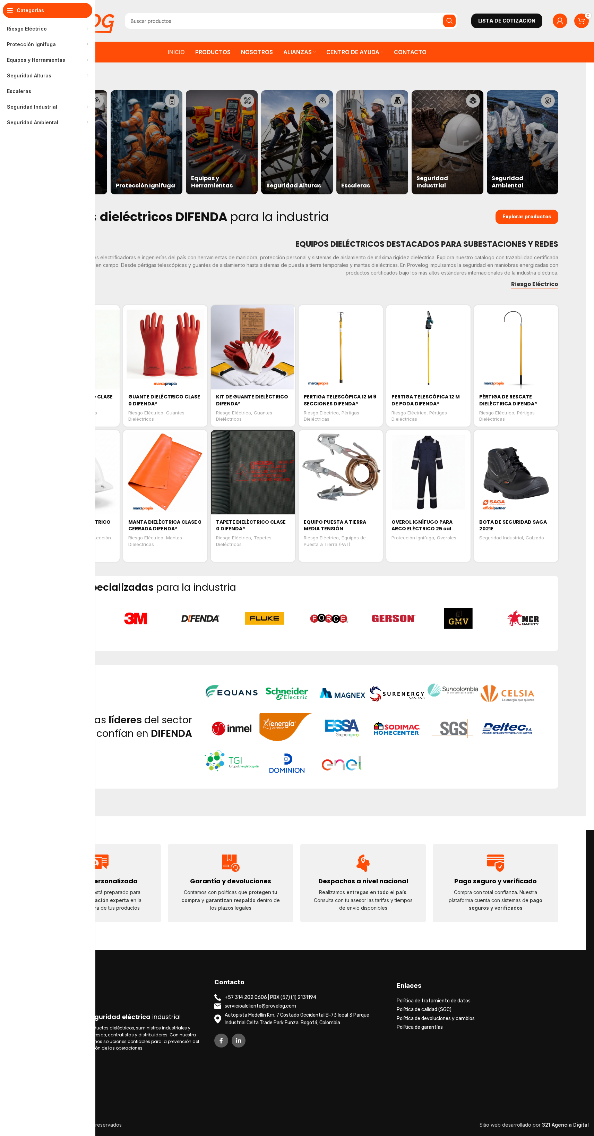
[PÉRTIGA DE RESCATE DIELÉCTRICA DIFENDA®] (516, 347)
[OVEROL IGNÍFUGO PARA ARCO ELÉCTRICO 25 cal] (428, 472)
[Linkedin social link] (239, 1040)
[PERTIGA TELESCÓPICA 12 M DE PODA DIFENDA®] (428, 347)
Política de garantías (420, 1027)
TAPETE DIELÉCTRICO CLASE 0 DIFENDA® (251, 525)
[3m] (135, 618)
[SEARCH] (449, 21)
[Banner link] (146, 142)
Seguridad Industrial (501, 537)
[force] (329, 618)
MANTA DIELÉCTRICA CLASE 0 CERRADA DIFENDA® (164, 525)
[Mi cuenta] (560, 21)
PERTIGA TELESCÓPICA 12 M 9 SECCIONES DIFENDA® (340, 400)
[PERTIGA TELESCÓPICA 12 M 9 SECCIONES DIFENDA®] (341, 347)
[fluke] (264, 618)
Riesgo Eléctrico (145, 412)
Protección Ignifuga (412, 537)
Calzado (535, 537)
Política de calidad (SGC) (424, 1009)
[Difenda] (200, 618)
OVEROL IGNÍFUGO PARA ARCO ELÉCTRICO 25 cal (422, 525)
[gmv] (458, 618)
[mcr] (522, 618)
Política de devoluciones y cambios (436, 1018)
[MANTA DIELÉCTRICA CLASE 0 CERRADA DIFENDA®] (165, 472)
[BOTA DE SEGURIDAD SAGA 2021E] (516, 472)
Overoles (446, 537)
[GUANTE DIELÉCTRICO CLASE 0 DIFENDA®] (165, 347)
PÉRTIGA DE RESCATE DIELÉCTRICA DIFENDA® (508, 400)
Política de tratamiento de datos (434, 1001)
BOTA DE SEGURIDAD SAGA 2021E (513, 525)
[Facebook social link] (221, 1040)
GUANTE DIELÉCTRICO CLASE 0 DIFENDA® (164, 400)
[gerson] (393, 618)
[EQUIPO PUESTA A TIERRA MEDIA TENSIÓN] (341, 472)
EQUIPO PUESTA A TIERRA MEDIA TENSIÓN (335, 525)
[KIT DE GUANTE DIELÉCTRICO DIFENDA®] (253, 347)
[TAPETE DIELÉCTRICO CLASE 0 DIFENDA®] (253, 472)
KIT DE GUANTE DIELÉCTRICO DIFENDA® (252, 400)
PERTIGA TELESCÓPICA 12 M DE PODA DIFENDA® (425, 400)
